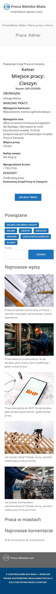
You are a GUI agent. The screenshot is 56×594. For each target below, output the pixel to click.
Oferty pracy (35, 25)
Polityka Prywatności (22, 582)
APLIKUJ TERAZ (28, 197)
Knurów (12, 236)
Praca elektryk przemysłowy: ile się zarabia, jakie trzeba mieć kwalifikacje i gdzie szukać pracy (27, 363)
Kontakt (42, 582)
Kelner (11, 231)
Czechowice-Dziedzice (36, 236)
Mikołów (41, 231)
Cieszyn (25, 231)
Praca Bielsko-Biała (13, 25)
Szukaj (8, 247)
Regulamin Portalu (39, 578)
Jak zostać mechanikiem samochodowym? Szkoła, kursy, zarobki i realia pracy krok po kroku (29, 506)
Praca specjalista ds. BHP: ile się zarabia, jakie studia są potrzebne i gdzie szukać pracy (28, 412)
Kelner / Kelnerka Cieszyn (22, 225)
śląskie (11, 242)
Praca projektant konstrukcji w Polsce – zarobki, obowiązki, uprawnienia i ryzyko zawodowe (28, 314)
